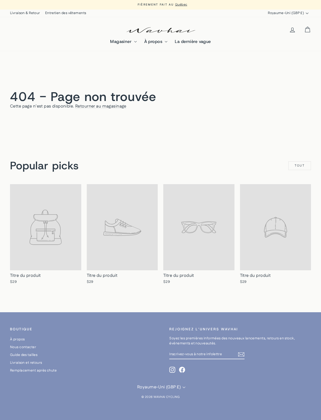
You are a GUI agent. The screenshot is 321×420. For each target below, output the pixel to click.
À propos (154, 41)
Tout (300, 166)
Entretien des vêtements (65, 13)
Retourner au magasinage (100, 106)
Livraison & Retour (25, 13)
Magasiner (121, 41)
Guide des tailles (23, 354)
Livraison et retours (26, 362)
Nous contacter (23, 347)
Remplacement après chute (33, 370)
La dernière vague (193, 41)
